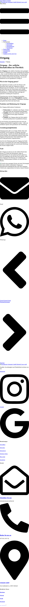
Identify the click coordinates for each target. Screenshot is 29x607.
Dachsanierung (10, 46)
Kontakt (5, 52)
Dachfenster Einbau (4, 453)
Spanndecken (6, 50)
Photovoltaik (6, 49)
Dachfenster (9, 48)
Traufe (1, 598)
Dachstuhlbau (9, 43)
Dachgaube (9, 45)
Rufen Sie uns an (5, 535)
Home (4, 40)
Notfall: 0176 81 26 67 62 (9, 53)
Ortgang (2, 595)
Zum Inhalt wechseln (5, 0)
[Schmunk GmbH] (14, 579)
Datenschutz (9, 605)
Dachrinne (2, 592)
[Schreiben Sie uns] (14, 494)
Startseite (2, 61)
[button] (14, 20)
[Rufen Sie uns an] (14, 532)
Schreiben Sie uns (6, 498)
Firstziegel (2, 601)
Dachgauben (2, 447)
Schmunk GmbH (4, 582)
